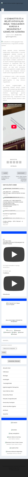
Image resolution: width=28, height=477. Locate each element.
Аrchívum (5, 410)
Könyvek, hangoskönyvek (10, 398)
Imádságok (6, 379)
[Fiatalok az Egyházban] (14, 210)
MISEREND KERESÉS (6, 345)
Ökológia (5, 375)
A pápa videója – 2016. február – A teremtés (13, 222)
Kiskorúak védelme (14, 361)
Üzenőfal (5, 414)
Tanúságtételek (7, 383)
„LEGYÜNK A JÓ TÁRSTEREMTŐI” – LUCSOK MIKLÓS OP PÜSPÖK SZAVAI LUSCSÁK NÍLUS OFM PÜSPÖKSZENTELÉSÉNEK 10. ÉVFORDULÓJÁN (13, 203)
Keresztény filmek (8, 395)
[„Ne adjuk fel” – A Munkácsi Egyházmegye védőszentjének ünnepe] (14, 188)
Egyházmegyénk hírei (11, 36)
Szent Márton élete (8, 391)
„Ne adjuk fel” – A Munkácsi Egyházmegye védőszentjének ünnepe (14, 192)
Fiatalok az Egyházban (9, 213)
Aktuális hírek (18, 35)
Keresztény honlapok (8, 402)
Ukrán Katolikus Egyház (9, 406)
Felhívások (6, 372)
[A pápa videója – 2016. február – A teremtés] (14, 218)
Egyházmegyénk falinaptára (11, 387)
